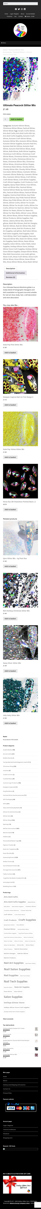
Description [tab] (10, 268)
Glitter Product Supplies (27, 215)
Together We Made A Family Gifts (13, 878)
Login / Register (14, 14)
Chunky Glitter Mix (10, 169)
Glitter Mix (20, 945)
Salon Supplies (13, 997)
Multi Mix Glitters (16, 223)
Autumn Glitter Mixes (20, 126)
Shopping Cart (7, 1138)
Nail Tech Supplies (20, 236)
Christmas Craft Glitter (12, 154)
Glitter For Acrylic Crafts (19, 205)
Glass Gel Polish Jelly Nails (11, 808)
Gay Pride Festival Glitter (25, 933)
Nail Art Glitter (9, 226)
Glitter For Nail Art (16, 208)
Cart (15, 16)
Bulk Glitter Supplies (27, 151)
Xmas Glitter (19, 259)
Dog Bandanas (7, 791)
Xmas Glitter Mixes (14, 262)
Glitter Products (9, 218)
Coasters (6, 770)
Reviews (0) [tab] (10, 277)
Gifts (4, 803)
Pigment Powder (8, 845)
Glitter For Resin (9, 210)
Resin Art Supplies (21, 987)
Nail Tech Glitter (25, 975)
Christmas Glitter (21, 156)
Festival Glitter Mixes (15, 192)
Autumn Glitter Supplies (12, 144)
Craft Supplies (27, 920)
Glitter (5, 203)
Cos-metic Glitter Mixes (12, 172)
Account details (30, 14)
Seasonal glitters (8, 857)
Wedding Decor (8, 886)
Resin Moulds (7, 853)
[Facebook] (16, 9)
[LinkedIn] (24, 9)
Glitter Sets (7, 816)
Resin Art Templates (9, 849)
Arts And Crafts (9, 133)
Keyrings (6, 824)
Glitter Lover (26, 213)
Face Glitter (31, 185)
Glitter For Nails (31, 208)
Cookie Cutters (8, 774)
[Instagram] (22, 9)
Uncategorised (8, 882)
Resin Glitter (18, 241)
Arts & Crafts (7, 754)
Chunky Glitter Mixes (27, 169)
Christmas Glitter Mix (16, 162)
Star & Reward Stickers (10, 866)
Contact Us (6, 1089)
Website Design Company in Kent (20, 1203)
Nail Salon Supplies (10, 234)
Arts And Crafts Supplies (12, 136)
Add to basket (16, 119)
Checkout (9, 16)
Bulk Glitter (13, 151)
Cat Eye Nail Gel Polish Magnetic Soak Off (16, 762)
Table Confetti (8, 874)
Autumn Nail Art (30, 144)
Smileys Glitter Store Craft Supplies (16, 1007)
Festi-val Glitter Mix (11, 187)
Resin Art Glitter (26, 239)
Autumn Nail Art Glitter (12, 146)
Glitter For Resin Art (25, 210)
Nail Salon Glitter (30, 231)
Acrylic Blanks (7, 750)
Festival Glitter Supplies (10, 933)
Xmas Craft (7, 257)
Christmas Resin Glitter (12, 167)
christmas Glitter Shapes (24, 164)
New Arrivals (7, 832)
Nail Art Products (24, 228)
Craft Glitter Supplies (11, 182)
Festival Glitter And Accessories (13, 795)
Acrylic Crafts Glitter (26, 131)
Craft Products (27, 182)
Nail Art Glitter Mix (23, 226)
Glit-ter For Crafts (30, 200)
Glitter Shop (7, 820)
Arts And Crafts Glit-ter (25, 133)
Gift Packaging (8, 799)
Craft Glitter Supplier (27, 180)
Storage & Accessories (10, 870)
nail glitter (17, 231)
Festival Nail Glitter (18, 195)
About (22, 14)
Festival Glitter (19, 52)
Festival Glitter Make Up (13, 190)
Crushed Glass (7, 779)
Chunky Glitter (28, 167)
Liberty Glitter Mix (16, 221)
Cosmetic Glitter (29, 172)
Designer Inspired (8, 787)
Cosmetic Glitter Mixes (16, 177)
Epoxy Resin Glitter (18, 185)
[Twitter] (19, 9)
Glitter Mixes (8, 131)
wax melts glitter (28, 254)
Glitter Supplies (23, 218)
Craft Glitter (31, 177)
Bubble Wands (7, 758)
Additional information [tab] (15, 273)
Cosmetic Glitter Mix (26, 910)
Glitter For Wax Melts (11, 213)
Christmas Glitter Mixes (12, 128)
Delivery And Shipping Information (14, 1085)
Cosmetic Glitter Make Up (13, 174)
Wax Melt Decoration (11, 254)
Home (6, 14)
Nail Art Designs (30, 223)
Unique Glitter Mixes (29, 251)
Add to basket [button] (10, 353)
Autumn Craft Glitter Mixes (20, 138)
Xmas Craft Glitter (20, 257)
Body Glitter (31, 902)
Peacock (32, 236)
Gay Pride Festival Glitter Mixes (13, 937)
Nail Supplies (24, 234)
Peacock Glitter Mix (11, 239)
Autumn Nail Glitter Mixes (19, 149)
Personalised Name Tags (11, 841)
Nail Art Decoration (9, 828)
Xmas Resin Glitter (30, 262)
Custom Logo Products (10, 783)
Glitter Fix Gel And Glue (10, 812)
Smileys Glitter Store (18, 246)
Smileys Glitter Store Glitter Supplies (14, 1011)
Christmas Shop (8, 766)
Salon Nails (26, 244)
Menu (4, 43)
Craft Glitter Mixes (10, 180)
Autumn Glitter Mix (11, 141)
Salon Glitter (15, 244)
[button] (34, 60)
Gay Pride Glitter (15, 200)
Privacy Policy (7, 1093)
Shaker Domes (7, 861)
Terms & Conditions (9, 1129)
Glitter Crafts (14, 203)
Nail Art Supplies (14, 962)
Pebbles (5, 837)
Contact (20, 16)
